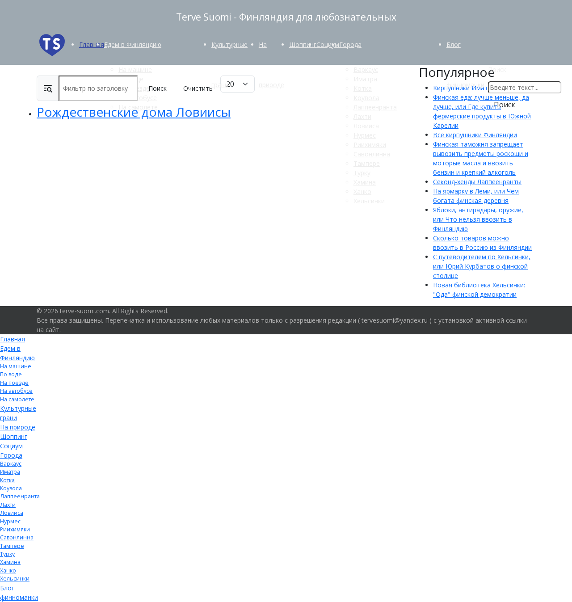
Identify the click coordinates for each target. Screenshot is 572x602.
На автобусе (16, 391)
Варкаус (365, 69)
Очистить (198, 88)
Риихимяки (369, 144)
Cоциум (327, 44)
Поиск (497, 69)
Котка (362, 88)
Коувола (366, 97)
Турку (361, 172)
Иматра (365, 79)
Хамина (364, 182)
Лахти (362, 116)
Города (350, 44)
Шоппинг (302, 44)
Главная (91, 44)
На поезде (14, 383)
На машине (135, 69)
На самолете (138, 107)
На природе (17, 427)
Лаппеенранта (375, 107)
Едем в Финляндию (132, 44)
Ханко (362, 191)
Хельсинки (369, 201)
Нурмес (364, 135)
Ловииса (366, 126)
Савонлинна (371, 154)
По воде (11, 374)
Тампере (366, 163)
